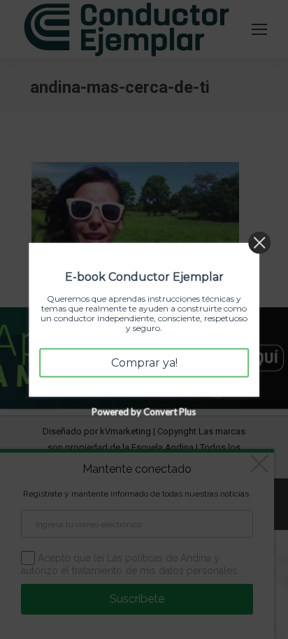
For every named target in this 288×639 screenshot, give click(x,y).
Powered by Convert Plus (144, 411)
